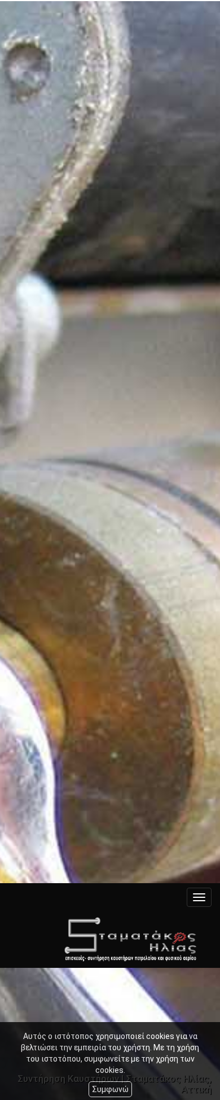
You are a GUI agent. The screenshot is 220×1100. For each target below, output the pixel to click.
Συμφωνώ (110, 1089)
